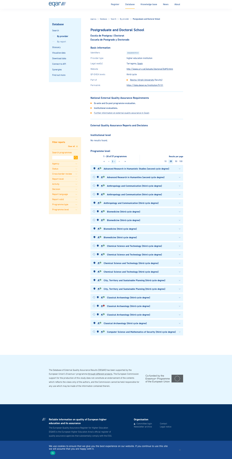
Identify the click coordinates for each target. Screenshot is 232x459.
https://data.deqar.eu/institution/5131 (145, 85)
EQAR (57, 4)
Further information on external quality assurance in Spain (121, 113)
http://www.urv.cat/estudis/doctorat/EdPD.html (150, 69)
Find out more (58, 75)
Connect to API (59, 64)
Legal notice (165, 427)
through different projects (100, 374)
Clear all (71, 146)
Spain (140, 64)
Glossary (56, 47)
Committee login (144, 424)
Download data (59, 58)
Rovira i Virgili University (142, 80)
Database (130, 4)
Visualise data (58, 53)
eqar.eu (93, 19)
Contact (163, 424)
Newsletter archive (143, 427)
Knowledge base (149, 4)
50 (176, 161)
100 (180, 161)
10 (165, 161)
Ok (53, 453)
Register (115, 4)
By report (61, 42)
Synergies (57, 70)
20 (171, 161)
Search (55, 31)
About (177, 4)
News (165, 4)
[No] (179, 450)
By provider (62, 36)
